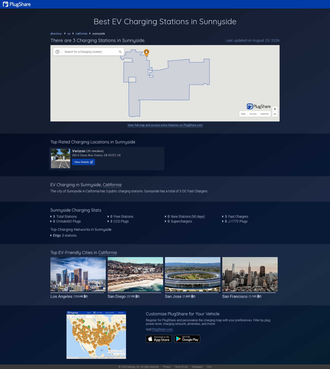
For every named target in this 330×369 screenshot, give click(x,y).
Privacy (167, 367)
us (68, 33)
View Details (82, 161)
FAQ (209, 367)
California (112, 184)
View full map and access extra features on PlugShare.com (165, 125)
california (81, 33)
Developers (197, 367)
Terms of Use (181, 367)
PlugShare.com (162, 329)
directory (55, 33)
